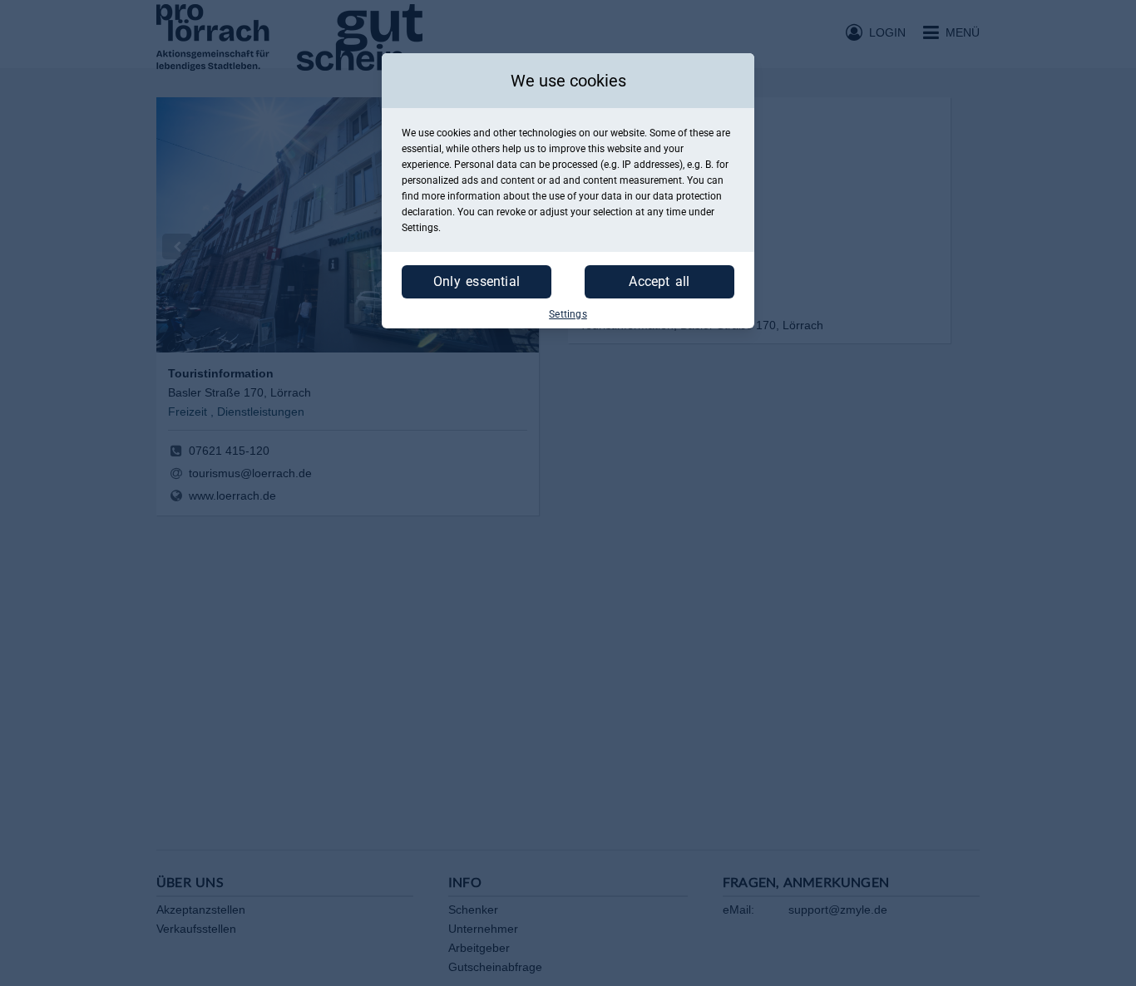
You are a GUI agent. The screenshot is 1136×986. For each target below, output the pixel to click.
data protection (687, 196)
